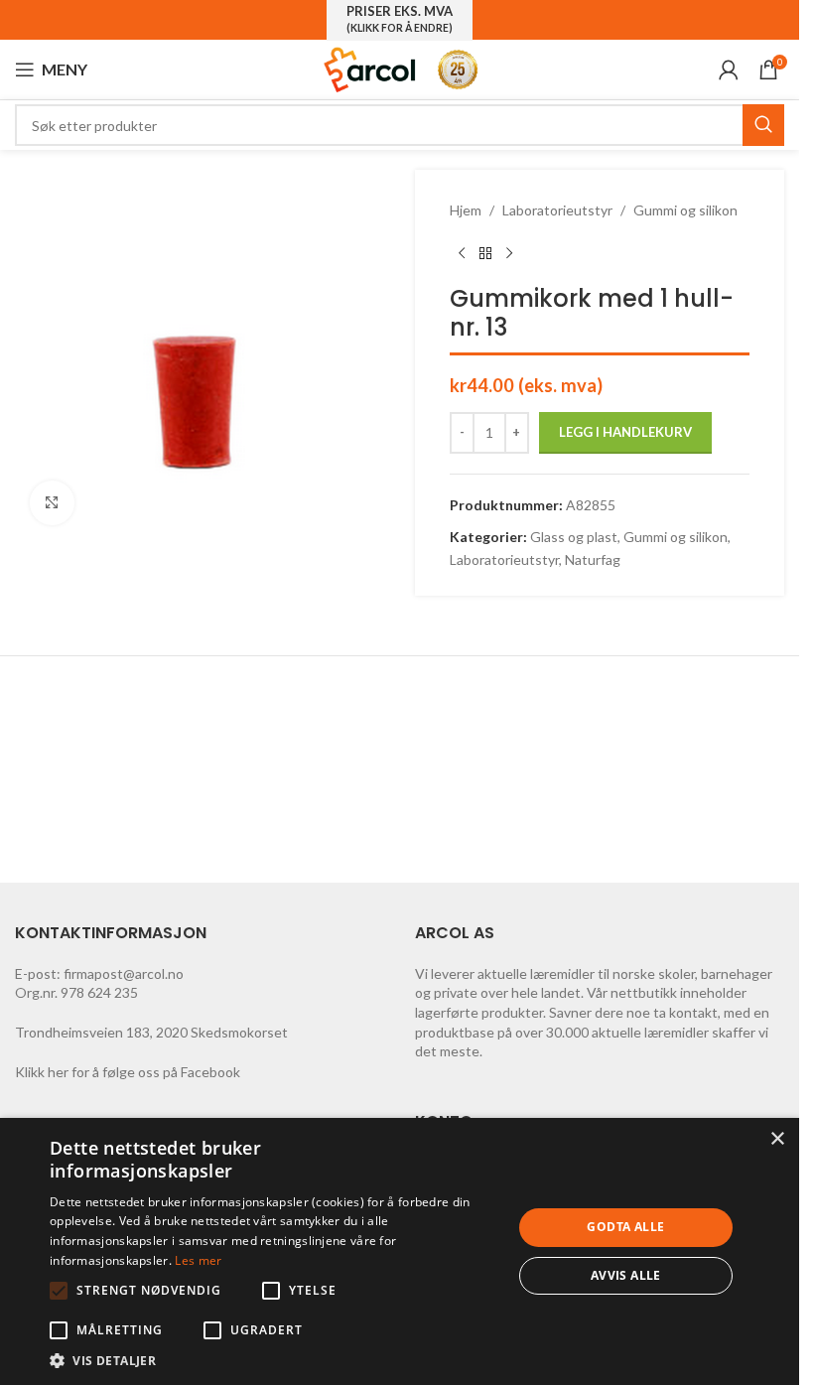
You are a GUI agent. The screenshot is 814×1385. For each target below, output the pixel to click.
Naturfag (592, 559)
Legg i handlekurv (625, 432)
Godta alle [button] (625, 1226)
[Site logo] (370, 68)
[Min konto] (728, 69)
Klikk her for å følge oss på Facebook (127, 1071)
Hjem (465, 210)
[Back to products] (485, 253)
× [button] (776, 1139)
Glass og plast (573, 536)
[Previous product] (462, 253)
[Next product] (509, 253)
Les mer (198, 1260)
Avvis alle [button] (626, 1275)
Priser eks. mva (399, 19)
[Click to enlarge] (52, 503)
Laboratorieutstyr (557, 210)
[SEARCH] (763, 125)
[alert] (399, 1251)
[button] (58, 1291)
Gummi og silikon (685, 210)
